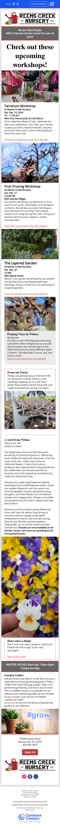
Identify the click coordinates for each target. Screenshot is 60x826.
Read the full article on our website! (26, 358)
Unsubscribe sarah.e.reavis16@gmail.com (30, 801)
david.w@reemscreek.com (33, 808)
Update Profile (17, 805)
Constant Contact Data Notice (36, 805)
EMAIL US (30, 752)
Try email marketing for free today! (30, 822)
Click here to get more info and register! (26, 139)
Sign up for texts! (16, 656)
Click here (10, 702)
